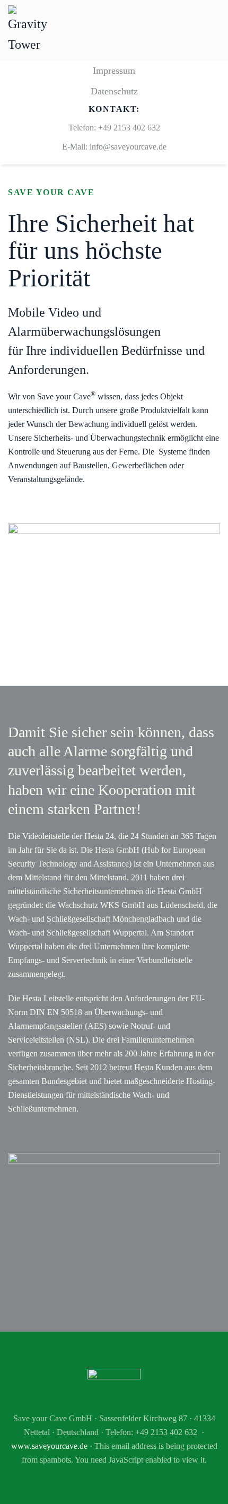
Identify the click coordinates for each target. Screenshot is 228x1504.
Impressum (114, 70)
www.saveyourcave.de (49, 1445)
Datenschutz (114, 91)
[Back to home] (28, 30)
